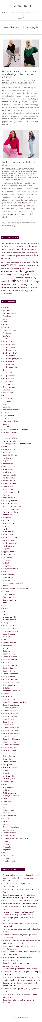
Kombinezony (8, 489)
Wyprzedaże (7, 850)
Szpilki (5, 784)
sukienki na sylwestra (11, 733)
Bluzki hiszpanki (9, 347)
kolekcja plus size (17, 82)
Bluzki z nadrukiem (10, 367)
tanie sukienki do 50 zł (23, 287)
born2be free (8, 393)
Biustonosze (7, 333)
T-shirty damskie (9, 793)
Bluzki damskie (10, 168)
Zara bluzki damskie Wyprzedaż (13, 179)
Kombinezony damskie (12, 492)
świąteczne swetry (6, 293)
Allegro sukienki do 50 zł (8, 243)
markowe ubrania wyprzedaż (18, 271)
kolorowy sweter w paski (23, 262)
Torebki (6, 813)
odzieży (21, 274)
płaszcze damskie (10, 617)
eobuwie (6, 424)
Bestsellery (7, 324)
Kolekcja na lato (9, 478)
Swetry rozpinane (10, 767)
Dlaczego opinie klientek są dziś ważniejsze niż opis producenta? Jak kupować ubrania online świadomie (21, 878)
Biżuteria (6, 336)
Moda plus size (10, 80)
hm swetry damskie (17, 259)
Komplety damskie (10, 500)
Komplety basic (9, 498)
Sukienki (6, 693)
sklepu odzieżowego (19, 284)
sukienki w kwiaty (9, 742)
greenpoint (21, 255)
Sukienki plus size (10, 736)
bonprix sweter (29, 249)
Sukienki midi (8, 722)
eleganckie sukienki (10, 421)
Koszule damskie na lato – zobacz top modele (20, 900)
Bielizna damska (9, 330)
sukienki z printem (10, 750)
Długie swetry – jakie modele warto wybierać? (20, 969)
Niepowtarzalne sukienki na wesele (16, 588)
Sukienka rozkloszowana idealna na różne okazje (22, 977)
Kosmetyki (7, 517)
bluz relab (12, 246)
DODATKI (6, 412)
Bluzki (5, 339)
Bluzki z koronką (9, 364)
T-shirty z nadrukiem (11, 796)
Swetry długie (8, 759)
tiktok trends (8, 801)
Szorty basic (7, 773)
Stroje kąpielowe (9, 685)
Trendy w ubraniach (11, 827)
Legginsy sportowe (10, 554)
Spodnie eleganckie (10, 674)
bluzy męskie (8, 381)
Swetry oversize (9, 764)
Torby (5, 807)
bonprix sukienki (15, 249)
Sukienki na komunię (11, 730)
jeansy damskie (9, 449)
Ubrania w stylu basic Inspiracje (15, 838)
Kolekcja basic (8, 469)
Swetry (5, 753)
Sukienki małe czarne (11, 716)
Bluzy (5, 370)
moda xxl (27, 82)
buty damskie (8, 398)
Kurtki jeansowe (9, 534)
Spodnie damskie (9, 668)
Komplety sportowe (10, 512)
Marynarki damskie (10, 569)
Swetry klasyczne (9, 762)
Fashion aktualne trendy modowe (16, 429)
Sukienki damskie (9, 699)
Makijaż (6, 563)
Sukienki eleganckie (10, 708)
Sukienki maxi (8, 719)
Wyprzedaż (7, 847)
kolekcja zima (8, 486)
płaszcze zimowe (9, 620)
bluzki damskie (18, 203)
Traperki (6, 818)
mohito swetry (6, 275)
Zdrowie (6, 858)
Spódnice (6, 651)
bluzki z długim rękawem (12, 358)
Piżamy (5, 608)
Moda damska (8, 574)
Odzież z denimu (9, 600)
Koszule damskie (9, 523)
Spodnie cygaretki (10, 665)
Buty (4, 395)
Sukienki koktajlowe (10, 713)
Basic (5, 322)
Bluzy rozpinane (9, 384)
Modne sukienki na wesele (13, 583)
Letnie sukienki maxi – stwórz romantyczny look (21, 980)
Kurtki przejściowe (10, 537)
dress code (5, 255)
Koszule (6, 520)
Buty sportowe (8, 401)
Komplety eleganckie (11, 509)
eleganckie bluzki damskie (20, 172)
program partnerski (10, 631)
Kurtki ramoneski (9, 543)
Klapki (5, 461)
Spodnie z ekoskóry (10, 679)
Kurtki (5, 529)
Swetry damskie (9, 756)
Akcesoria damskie (10, 313)
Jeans (5, 446)
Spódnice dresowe (10, 659)
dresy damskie (8, 415)
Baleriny (6, 319)
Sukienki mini (8, 725)
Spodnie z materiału (11, 682)
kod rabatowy (8, 464)
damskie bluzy (32, 252)
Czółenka (6, 407)
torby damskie (8, 810)
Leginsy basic (8, 557)
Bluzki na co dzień (10, 353)
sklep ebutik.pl (33, 177)
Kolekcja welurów (9, 481)
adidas (5, 307)
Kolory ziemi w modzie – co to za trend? (18, 912)
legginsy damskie (9, 552)
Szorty (5, 770)
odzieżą (28, 274)
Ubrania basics (9, 830)
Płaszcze (6, 614)
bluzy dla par (29, 246)
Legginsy (6, 549)
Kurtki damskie (9, 532)
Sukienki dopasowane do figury (15, 702)
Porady (5, 622)
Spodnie (6, 662)
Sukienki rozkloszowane (12, 739)
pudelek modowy (9, 634)
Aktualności (7, 316)
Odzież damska (9, 594)
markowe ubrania (23, 268)
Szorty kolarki (8, 781)
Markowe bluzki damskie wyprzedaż (14, 175)
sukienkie (12, 287)
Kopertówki (7, 515)
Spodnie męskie (9, 676)
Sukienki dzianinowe (11, 705)
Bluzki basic (7, 341)
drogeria (6, 418)
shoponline (7, 645)
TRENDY (6, 821)
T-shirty (6, 790)
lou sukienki (20, 265)
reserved (6, 637)
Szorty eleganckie (9, 779)
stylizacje (13, 214)
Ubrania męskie (9, 835)
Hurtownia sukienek (10, 438)
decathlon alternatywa (11, 410)
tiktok (5, 798)
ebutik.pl (14, 255)
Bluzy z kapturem (9, 387)
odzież (14, 274)
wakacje (6, 844)
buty (36, 249)
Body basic (7, 390)
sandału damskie (9, 642)
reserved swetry (10, 278)
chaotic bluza (5, 252)
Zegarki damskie (9, 861)
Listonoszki (7, 560)
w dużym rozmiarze (24, 84)
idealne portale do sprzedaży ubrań (17, 444)
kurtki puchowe (9, 540)
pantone (6, 603)
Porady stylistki (9, 625)
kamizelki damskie (10, 455)
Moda (5, 571)
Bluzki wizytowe (9, 356)
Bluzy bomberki (9, 375)
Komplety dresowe (10, 503)
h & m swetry (30, 255)
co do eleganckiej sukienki (18, 252)
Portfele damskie (9, 628)
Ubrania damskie (9, 833)
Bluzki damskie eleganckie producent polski (18, 169)
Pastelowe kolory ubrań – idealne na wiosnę (20, 903)
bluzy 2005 (19, 246)
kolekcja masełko (9, 475)
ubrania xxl (13, 84)
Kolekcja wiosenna (10, 483)
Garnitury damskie (10, 432)
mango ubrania (12, 268)
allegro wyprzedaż (21, 243)
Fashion (6, 427)
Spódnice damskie (10, 657)
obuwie (6, 591)
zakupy (5, 852)
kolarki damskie (9, 466)
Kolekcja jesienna (9, 472)
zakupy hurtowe (9, 855)
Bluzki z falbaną (9, 361)
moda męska (8, 577)
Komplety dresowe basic (12, 506)
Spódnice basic (9, 654)
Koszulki (6, 526)
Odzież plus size (9, 597)
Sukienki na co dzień (11, 728)
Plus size (6, 611)
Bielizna (6, 327)
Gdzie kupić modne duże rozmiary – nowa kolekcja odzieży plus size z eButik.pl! (19, 74)
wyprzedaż (29, 290)
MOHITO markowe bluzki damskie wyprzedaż (17, 176)
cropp (5, 404)
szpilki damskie (9, 787)
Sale (4, 640)
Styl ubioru (7, 688)
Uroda (5, 841)
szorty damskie (9, 776)
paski (5, 605)
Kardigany (7, 458)
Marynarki (7, 566)
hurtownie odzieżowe (11, 441)
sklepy (5, 648)
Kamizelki (6, 452)
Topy (5, 804)
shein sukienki (22, 277)
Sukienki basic (8, 696)
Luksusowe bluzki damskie (25, 174)
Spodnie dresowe (9, 671)
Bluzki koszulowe (9, 350)
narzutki (6, 586)
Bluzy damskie (8, 378)
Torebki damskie (9, 816)
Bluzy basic (7, 373)
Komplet (6, 495)
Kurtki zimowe (8, 546)
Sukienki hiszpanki (10, 710)
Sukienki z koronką (10, 747)
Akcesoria (6, 310)
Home (5, 435)
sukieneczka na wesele (12, 691)
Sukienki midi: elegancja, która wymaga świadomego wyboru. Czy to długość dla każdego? (18, 918)
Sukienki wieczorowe (11, 745)
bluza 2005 (31, 243)
